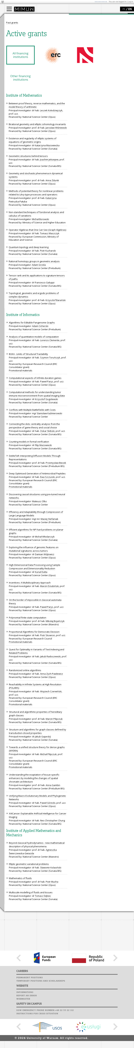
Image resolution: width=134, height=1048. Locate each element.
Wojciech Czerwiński (51, 691)
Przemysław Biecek (56, 462)
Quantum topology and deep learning (29, 247)
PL (123, 9)
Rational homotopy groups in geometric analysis (34, 261)
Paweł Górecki (47, 802)
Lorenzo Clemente (49, 340)
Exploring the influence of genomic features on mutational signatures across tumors (33, 549)
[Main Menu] (9, 9)
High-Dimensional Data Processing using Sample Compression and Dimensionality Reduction (34, 566)
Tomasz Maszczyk (49, 233)
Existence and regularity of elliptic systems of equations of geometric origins (32, 140)
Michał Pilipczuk (48, 754)
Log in (130, 2)
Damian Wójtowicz (44, 554)
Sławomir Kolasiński (50, 867)
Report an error (26, 996)
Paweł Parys (46, 381)
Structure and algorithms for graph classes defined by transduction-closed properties (37, 731)
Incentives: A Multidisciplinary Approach (30, 582)
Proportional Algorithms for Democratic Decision (34, 631)
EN (130, 9)
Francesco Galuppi (44, 282)
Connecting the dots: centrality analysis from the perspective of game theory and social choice (34, 425)
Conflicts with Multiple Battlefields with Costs (32, 409)
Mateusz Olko (39, 501)
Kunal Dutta (41, 571)
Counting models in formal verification (29, 441)
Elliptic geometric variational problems (29, 864)
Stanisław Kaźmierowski (49, 413)
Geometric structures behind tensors (28, 156)
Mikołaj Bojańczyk (55, 621)
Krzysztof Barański (56, 300)
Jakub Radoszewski (50, 656)
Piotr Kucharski (48, 250)
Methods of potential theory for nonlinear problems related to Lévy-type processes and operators (36, 192)
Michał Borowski (40, 219)
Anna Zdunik (52, 180)
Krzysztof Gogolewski (46, 399)
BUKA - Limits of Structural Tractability (28, 354)
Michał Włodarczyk (45, 536)
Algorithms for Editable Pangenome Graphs (32, 322)
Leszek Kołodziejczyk (51, 110)
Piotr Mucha (52, 881)
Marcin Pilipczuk (54, 718)
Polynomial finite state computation (27, 617)
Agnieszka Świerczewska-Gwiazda (33, 851)
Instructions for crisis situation (37, 1014)
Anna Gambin (53, 785)
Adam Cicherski (40, 326)
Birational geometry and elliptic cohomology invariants (37, 124)
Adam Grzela (39, 264)
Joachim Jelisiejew (49, 159)
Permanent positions (29, 978)
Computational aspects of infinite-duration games (35, 378)
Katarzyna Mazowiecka (47, 145)
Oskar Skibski (47, 431)
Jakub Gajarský (43, 736)
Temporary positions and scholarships (40, 981)
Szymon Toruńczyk (50, 357)
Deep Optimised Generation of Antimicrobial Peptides (37, 473)
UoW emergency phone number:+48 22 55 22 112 (45, 1010)
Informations (24, 992)
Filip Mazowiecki (43, 445)
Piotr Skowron (47, 635)
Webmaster (23, 999)
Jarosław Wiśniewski (56, 127)
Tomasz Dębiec (43, 895)
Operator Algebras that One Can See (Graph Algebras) (37, 229)
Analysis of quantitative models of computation (34, 336)
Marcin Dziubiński (49, 586)
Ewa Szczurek (47, 477)
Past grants (12, 22)
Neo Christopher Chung (52, 820)
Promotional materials (20, 370)
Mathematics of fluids (20, 878)
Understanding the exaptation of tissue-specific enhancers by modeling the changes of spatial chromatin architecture (34, 778)
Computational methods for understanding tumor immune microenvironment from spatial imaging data (37, 394)
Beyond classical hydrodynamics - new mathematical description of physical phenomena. (37, 844)
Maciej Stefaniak (49, 519)
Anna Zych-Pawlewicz (51, 673)
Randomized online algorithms (25, 670)
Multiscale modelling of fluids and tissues (31, 892)
